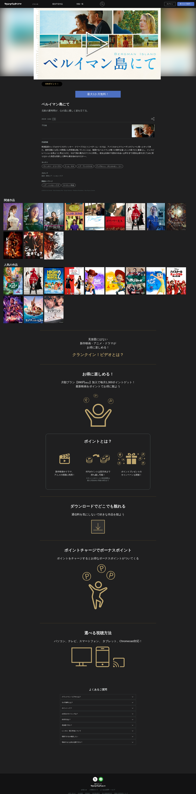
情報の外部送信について (121, 793)
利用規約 (87, 793)
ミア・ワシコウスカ (85, 166)
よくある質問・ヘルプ (107, 790)
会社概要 (80, 793)
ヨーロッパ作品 (68, 185)
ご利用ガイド (93, 790)
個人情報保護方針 (107, 793)
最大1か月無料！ (186, 4)
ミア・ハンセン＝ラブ (51, 185)
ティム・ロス (69, 166)
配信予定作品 (58, 4)
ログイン (170, 4)
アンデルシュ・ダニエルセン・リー (109, 166)
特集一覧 (80, 4)
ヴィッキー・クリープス (52, 166)
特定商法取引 (96, 793)
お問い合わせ (72, 793)
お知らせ (84, 790)
